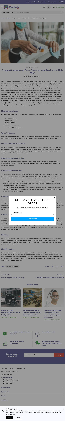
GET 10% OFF (32, 219)
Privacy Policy (12, 414)
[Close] (63, 409)
